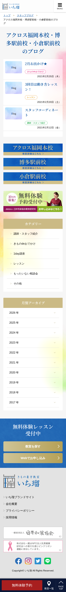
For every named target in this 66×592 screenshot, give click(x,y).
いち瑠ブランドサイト (20, 497)
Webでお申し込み (33, 458)
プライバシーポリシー (20, 510)
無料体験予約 (22, 585)
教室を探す (33, 446)
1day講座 (19, 253)
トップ (6, 15)
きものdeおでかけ (25, 243)
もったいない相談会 (26, 273)
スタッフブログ (25, 15)
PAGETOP (61, 587)
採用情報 (11, 517)
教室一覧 (49, 588)
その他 (18, 283)
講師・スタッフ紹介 (26, 233)
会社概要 (11, 504)
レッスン (19, 263)
